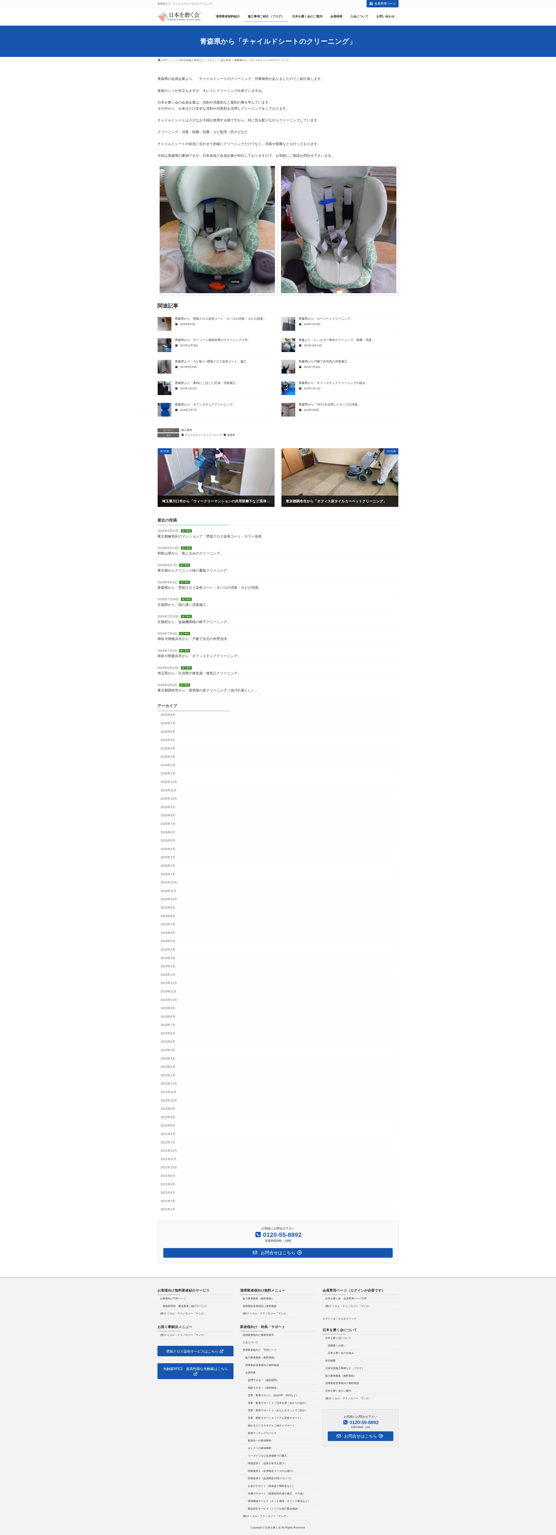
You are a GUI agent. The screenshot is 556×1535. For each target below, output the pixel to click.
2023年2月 (168, 1067)
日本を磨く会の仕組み (341, 1353)
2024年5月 (168, 941)
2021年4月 (168, 1192)
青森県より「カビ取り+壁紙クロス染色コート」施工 (211, 361)
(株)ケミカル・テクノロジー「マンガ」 (183, 1313)
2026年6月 (168, 731)
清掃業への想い (337, 1345)
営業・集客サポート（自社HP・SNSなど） (273, 1395)
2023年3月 (168, 1058)
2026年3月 (168, 756)
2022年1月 (168, 1142)
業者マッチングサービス (262, 1433)
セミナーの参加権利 (259, 1448)
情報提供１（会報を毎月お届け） (267, 1463)
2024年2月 (168, 966)
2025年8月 (168, 815)
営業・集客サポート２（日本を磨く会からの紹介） (278, 1402)
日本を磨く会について (338, 1338)
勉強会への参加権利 (259, 1440)
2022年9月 (168, 1108)
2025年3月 (168, 857)
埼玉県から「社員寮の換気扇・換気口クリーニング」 (199, 673)
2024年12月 (169, 882)
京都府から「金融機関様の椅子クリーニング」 (193, 622)
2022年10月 (169, 1100)
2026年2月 (168, 765)
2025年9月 (168, 807)
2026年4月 (168, 748)
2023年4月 (168, 1050)
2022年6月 (168, 1125)
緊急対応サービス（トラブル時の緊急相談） (274, 1508)
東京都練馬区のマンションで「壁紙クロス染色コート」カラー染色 (209, 536)
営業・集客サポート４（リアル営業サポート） (275, 1417)
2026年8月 (168, 714)
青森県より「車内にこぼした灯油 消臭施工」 (207, 383)
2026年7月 (168, 723)
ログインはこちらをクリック (339, 1318)
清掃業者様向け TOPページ (259, 1349)
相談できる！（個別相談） (263, 1387)
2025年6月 (168, 832)
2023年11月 (169, 991)
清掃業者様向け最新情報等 (258, 1334)
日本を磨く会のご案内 (338, 1390)
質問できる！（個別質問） (263, 1380)
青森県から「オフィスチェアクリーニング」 (205, 404)
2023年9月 (168, 1008)
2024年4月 (168, 949)
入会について (250, 1342)
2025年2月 (168, 865)
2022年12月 (169, 1083)
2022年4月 (168, 1134)
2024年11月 (169, 891)
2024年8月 (168, 916)
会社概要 (330, 1360)
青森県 (231, 435)
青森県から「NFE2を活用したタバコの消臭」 (330, 404)
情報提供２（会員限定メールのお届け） (271, 1470)
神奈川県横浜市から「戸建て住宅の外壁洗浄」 (193, 639)
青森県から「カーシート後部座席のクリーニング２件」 (213, 340)
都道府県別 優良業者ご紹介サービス (185, 1305)
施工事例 (186, 430)
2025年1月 (168, 874)
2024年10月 (169, 899)
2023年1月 (168, 1075)
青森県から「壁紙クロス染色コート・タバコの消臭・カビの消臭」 (220, 318)
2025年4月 (168, 849)
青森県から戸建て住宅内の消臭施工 (323, 361)
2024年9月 (168, 907)
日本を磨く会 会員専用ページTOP (346, 1298)
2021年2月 (168, 1209)
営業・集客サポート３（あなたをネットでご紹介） (278, 1410)
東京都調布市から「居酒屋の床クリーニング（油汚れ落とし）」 (207, 690)
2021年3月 (168, 1201)
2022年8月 (168, 1117)
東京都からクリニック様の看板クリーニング (192, 570)
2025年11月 (169, 790)
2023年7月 (168, 1025)
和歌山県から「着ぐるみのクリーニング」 (190, 553)
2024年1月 (168, 974)
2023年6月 (168, 1033)
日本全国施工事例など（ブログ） (344, 1368)
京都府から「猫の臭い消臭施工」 (183, 605)
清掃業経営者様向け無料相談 (259, 1305)
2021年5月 (168, 1184)
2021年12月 (169, 1150)
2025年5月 (168, 840)
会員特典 (250, 1372)
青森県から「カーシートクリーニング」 (326, 318)
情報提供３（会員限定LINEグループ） (270, 1478)
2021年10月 (169, 1167)
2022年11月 (169, 1092)
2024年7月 (168, 924)
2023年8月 (168, 1016)
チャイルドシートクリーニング (203, 435)
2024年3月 (168, 957)
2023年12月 (169, 983)
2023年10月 (169, 999)
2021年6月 (168, 1176)
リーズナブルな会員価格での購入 (267, 1455)
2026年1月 (168, 773)
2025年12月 (169, 782)
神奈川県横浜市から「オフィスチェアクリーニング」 (199, 656)
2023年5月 (168, 1041)
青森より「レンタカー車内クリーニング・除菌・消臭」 (337, 340)
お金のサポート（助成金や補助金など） (271, 1485)
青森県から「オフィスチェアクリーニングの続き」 (334, 383)
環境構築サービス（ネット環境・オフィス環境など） (279, 1501)
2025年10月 (169, 798)
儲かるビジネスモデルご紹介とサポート (271, 1425)
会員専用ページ (385, 3)
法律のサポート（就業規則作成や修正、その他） (276, 1493)
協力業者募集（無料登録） (258, 1298)
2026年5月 (168, 740)
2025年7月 (168, 823)
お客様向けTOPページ (173, 1298)
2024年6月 (168, 933)
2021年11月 (169, 1159)
